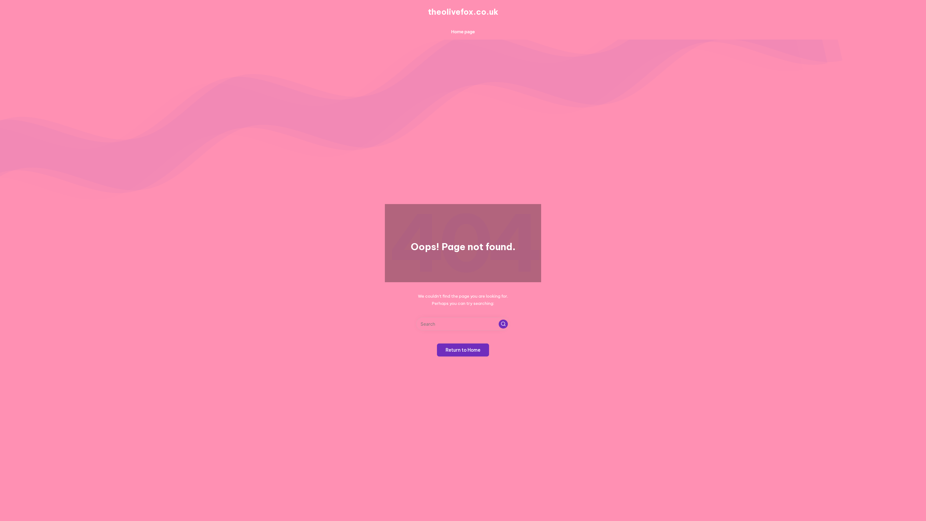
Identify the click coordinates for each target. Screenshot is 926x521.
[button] (503, 324)
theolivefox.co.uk (463, 12)
